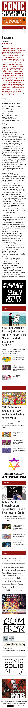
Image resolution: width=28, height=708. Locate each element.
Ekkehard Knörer (12, 70)
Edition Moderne (17, 565)
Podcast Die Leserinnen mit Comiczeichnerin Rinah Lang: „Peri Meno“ (19, 450)
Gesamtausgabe (19, 567)
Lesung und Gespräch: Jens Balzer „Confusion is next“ (19, 535)
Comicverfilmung (14, 563)
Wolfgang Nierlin (12, 79)
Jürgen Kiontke (11, 68)
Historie (18, 570)
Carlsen (10, 561)
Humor (4, 573)
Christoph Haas (16, 61)
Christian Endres (19, 55)
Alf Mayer (15, 75)
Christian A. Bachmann (9, 48)
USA (16, 590)
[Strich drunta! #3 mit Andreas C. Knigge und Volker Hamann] (6, 444)
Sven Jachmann (7, 43)
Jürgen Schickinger (18, 84)
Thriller (14, 590)
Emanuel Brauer (7, 52)
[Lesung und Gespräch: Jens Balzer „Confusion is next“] (6, 538)
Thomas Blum (21, 50)
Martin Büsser (17, 52)
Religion (6, 581)
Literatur (5, 575)
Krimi (15, 573)
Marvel (14, 575)
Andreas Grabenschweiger (15, 59)
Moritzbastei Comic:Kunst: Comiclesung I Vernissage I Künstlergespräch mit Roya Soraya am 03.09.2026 (19, 368)
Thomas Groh (6, 61)
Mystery (17, 575)
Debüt (7, 565)
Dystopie (11, 565)
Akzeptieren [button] (10, 706)
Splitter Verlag (9, 587)
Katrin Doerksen (18, 54)
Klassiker (10, 573)
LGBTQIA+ (19, 573)
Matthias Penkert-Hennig (16, 80)
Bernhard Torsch (11, 89)
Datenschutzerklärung (20, 706)
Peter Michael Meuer (13, 77)
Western (20, 590)
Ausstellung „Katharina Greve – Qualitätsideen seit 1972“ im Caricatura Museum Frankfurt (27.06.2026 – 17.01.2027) (14, 336)
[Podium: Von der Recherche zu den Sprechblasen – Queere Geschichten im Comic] (14, 499)
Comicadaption (17, 561)
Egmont (24, 565)
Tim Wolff (5, 95)
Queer (3, 581)
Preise (24, 578)
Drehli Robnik (17, 82)
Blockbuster (4, 561)
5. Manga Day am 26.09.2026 (16, 376)
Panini (14, 578)
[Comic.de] (14, 8)
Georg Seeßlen (16, 86)
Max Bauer (12, 50)
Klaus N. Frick (13, 57)
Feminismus (9, 567)
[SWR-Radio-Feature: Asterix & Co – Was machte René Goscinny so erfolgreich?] (14, 404)
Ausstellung (12, 558)
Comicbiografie (6, 563)
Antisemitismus (5, 558)
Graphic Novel (9, 570)
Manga (10, 575)
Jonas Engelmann (7, 55)
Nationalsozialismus (7, 578)
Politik (20, 578)
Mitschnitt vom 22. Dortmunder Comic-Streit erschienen (18, 544)
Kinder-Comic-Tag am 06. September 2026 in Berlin (18, 358)
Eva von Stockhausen (13, 87)
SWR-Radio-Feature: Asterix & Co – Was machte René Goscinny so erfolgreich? (13, 412)
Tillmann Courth (7, 54)
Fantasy (4, 567)
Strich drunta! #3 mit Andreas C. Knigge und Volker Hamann (18, 442)
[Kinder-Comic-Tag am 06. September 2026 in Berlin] (6, 361)
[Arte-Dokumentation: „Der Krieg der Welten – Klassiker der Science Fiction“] (6, 528)
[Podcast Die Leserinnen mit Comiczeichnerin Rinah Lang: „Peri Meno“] (6, 452)
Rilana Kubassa (14, 73)
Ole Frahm (5, 57)
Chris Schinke (6, 86)
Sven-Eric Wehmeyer (15, 91)
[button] (14, 21)
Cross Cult (22, 563)
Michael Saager (7, 84)
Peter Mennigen (7, 82)
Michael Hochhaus (12, 64)
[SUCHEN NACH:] (14, 31)
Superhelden (6, 590)
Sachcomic (18, 581)
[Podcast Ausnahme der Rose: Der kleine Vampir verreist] (6, 435)
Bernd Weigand (7, 93)
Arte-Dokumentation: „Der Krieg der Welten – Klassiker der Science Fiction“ (19, 527)
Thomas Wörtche (18, 93)
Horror (22, 570)
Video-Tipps (6, 482)
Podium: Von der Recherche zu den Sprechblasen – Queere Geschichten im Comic (13, 507)
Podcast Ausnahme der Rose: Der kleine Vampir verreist (18, 433)
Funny (13, 567)
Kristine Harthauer (13, 63)
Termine (5, 308)
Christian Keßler (14, 66)
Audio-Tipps (6, 388)
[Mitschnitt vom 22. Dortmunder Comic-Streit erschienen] (6, 546)
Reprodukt (12, 581)
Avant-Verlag (20, 558)
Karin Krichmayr (13, 71)
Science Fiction (17, 584)
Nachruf (21, 575)
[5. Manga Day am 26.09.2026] (6, 378)
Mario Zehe (12, 95)
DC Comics (4, 565)
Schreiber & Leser (6, 584)
